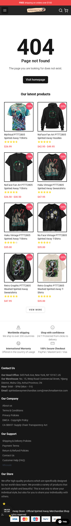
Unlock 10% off (7, 511)
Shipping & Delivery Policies (16, 441)
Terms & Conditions (12, 410)
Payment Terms (10, 445)
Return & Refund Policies (15, 450)
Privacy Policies (10, 415)
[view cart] (66, 10)
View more (35, 310)
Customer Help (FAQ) (13, 460)
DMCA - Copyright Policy (15, 420)
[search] (61, 10)
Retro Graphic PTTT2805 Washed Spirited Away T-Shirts (51, 289)
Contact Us (8, 455)
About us (7, 405)
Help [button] (65, 521)
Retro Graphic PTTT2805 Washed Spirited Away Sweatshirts (17, 289)
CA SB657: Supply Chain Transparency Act (24, 425)
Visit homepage (35, 79)
